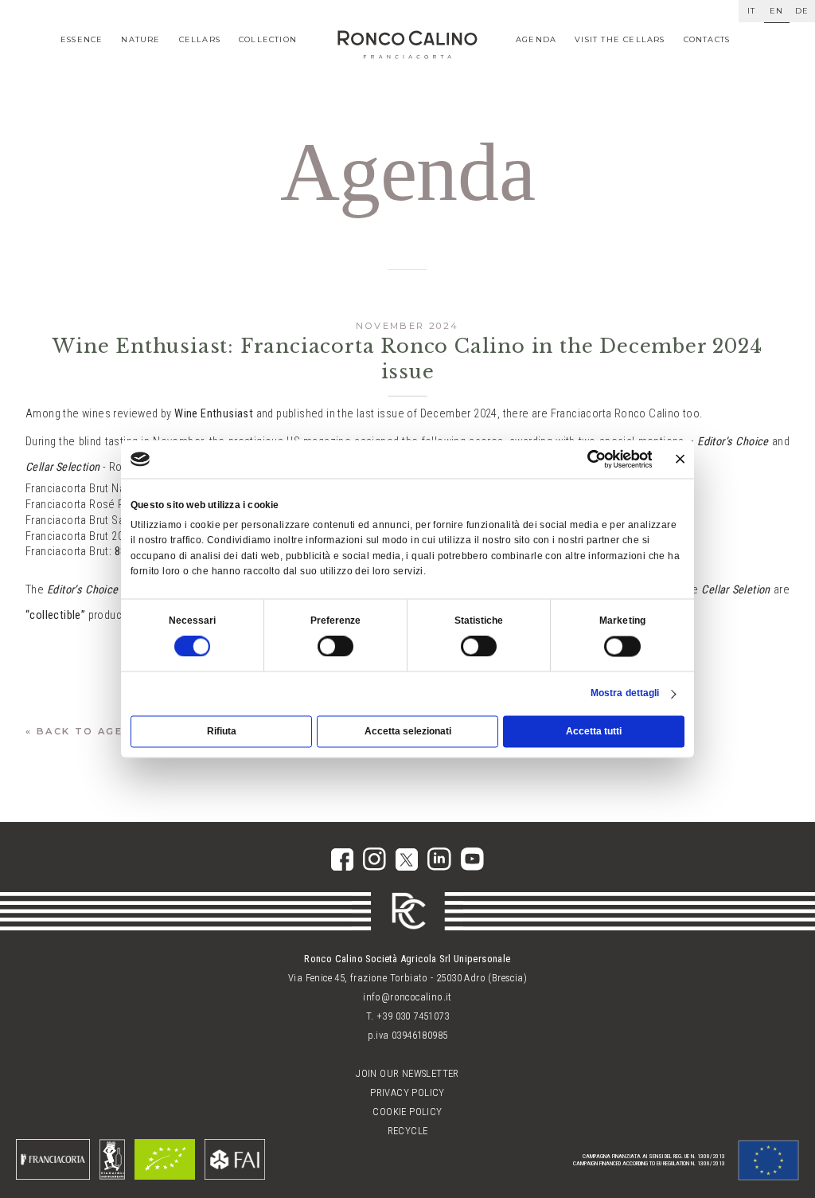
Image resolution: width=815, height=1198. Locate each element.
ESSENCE (81, 39)
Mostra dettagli (625, 693)
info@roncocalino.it (407, 997)
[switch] (336, 646)
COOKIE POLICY (407, 1112)
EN (776, 10)
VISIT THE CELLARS (620, 39)
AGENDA (536, 39)
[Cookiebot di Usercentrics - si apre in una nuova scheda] (596, 458)
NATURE (140, 39)
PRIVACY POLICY (407, 1092)
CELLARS (199, 39)
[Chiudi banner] (680, 459)
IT (751, 10)
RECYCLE (408, 1131)
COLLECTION (268, 39)
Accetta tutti (594, 732)
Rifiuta (221, 732)
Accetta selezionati (408, 732)
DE (802, 10)
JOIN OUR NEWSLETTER (407, 1073)
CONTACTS (707, 39)
